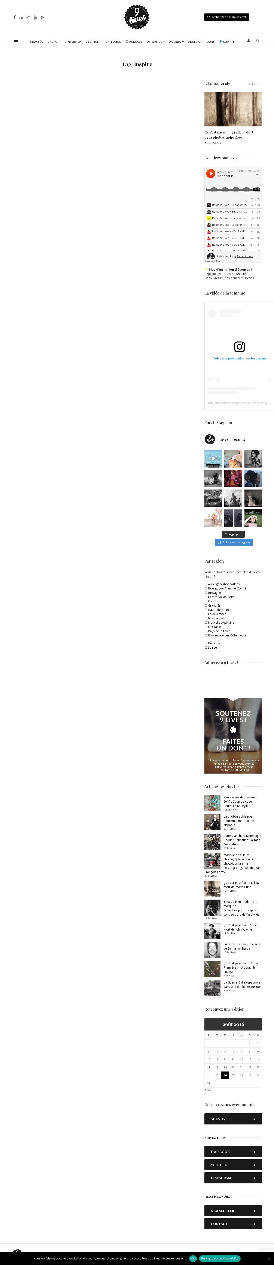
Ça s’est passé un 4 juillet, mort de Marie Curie (241, 885)
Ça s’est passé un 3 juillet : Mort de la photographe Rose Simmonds (228, 137)
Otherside (154, 42)
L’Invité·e (36, 42)
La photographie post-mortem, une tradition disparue (239, 820)
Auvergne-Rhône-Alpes (224, 584)
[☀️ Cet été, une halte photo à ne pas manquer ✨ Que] (253, 459)
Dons (211, 42)
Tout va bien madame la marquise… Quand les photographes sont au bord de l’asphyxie (241, 908)
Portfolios (112, 42)
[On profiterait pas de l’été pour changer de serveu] (213, 459)
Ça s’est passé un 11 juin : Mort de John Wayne (241, 927)
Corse (212, 601)
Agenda (175, 42)
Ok (193, 1258)
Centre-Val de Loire (221, 597)
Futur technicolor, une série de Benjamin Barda (242, 946)
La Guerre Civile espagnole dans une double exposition (242, 984)
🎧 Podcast (133, 42)
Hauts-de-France (219, 610)
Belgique (214, 643)
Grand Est (215, 605)
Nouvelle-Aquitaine (221, 622)
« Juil (207, 1090)
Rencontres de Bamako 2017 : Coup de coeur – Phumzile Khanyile (239, 801)
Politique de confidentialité (219, 1258)
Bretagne (214, 593)
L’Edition (92, 42)
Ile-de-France (217, 614)
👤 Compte (227, 42)
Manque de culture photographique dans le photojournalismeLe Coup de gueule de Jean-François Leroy (233, 863)
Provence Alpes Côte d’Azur (227, 635)
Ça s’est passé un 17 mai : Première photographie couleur (241, 967)
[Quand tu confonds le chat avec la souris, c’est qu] (233, 459)
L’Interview (73, 42)
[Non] (269, 1258)
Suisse (212, 647)
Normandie (216, 618)
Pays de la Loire (219, 631)
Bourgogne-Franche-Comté (227, 588)
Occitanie (214, 627)
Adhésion (195, 42)
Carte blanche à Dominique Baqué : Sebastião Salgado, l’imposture (242, 840)
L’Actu (52, 42)
